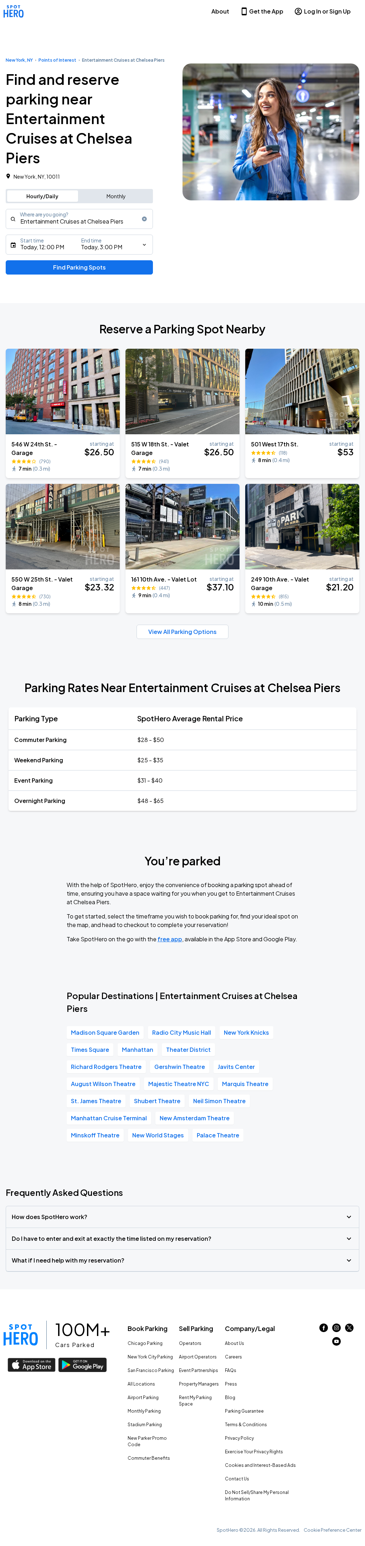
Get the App (266, 11)
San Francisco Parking (151, 1370)
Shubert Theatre (157, 1101)
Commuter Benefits (149, 1458)
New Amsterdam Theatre (195, 1118)
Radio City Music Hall (181, 1032)
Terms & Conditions (246, 1424)
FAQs (230, 1370)
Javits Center (236, 1066)
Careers (233, 1357)
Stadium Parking (145, 1424)
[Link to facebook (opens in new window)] (323, 1329)
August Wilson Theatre (103, 1083)
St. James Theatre (96, 1101)
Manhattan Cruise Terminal (109, 1118)
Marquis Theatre (245, 1083)
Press (231, 1384)
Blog (230, 1397)
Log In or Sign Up (327, 11)
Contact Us (237, 1478)
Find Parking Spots (79, 267)
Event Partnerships (198, 1370)
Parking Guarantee (244, 1411)
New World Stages (158, 1135)
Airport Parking (143, 1397)
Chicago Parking (145, 1343)
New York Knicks (246, 1032)
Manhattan (137, 1049)
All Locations (141, 1384)
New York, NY (19, 60)
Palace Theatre (218, 1135)
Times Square (90, 1049)
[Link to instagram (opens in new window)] (336, 1329)
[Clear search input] (144, 219)
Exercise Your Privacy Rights (254, 1451)
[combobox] (79, 219)
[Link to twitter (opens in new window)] (349, 1329)
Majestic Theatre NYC (178, 1083)
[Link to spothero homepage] (21, 1335)
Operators (190, 1343)
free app (170, 939)
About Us (234, 1343)
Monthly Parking (144, 1411)
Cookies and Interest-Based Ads (260, 1465)
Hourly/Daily (42, 196)
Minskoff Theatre (95, 1135)
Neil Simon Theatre (219, 1101)
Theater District (188, 1049)
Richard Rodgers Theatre (106, 1066)
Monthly (116, 196)
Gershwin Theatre (179, 1066)
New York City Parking (150, 1357)
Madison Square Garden (105, 1032)
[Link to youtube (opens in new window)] (336, 1343)
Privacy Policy (239, 1438)
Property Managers (199, 1384)
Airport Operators (198, 1357)
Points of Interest (57, 60)
